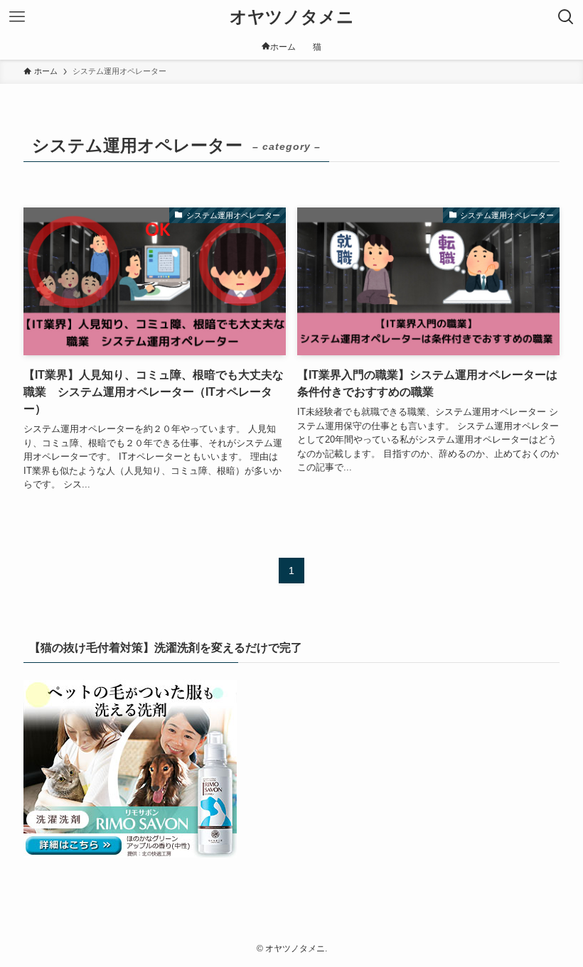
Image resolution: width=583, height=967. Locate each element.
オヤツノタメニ (292, 17)
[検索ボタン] (566, 17)
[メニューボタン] (17, 17)
